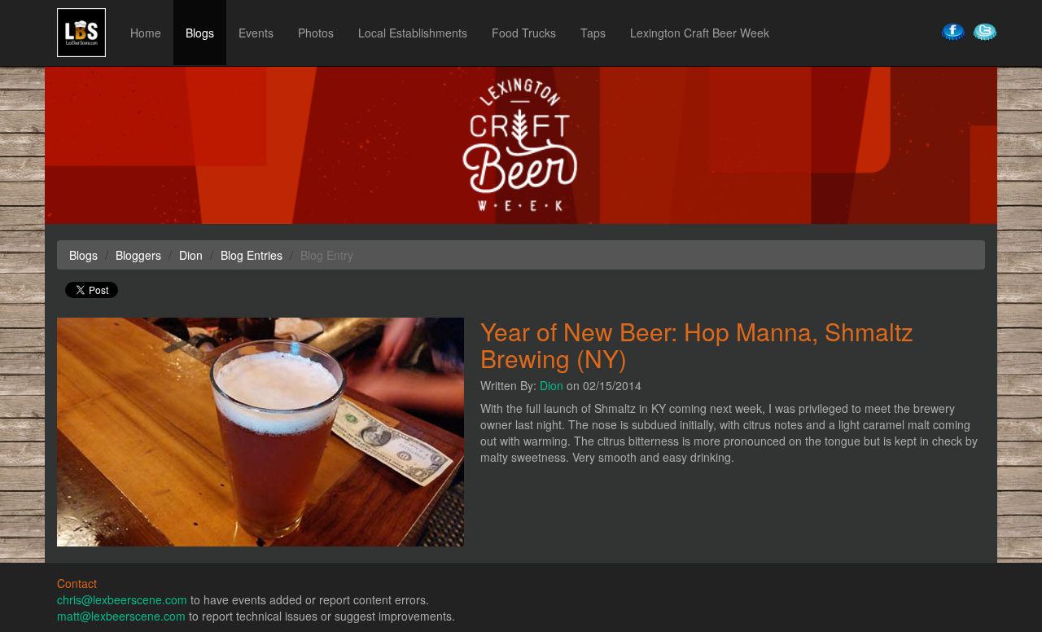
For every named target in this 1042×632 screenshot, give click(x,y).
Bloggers (138, 255)
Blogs (200, 32)
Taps (593, 32)
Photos (316, 32)
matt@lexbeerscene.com (121, 616)
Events (256, 32)
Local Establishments (412, 32)
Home (145, 32)
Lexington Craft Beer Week (699, 32)
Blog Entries (251, 255)
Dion (551, 385)
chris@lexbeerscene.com (122, 599)
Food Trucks (524, 32)
